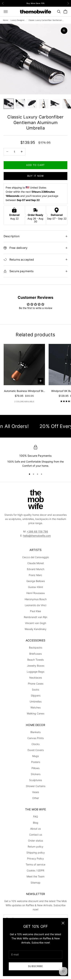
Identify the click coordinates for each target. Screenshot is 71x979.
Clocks (35, 744)
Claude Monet (35, 563)
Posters (35, 761)
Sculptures (35, 780)
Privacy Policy (35, 858)
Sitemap (35, 882)
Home (5, 20)
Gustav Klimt (35, 587)
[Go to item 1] (9, 104)
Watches (35, 707)
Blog (35, 822)
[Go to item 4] (44, 104)
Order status (35, 840)
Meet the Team (35, 876)
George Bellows (35, 581)
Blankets (35, 732)
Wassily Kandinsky (35, 629)
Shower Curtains (35, 786)
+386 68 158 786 (37, 531)
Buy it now (35, 175)
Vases (35, 792)
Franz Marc (35, 575)
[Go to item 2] (20, 104)
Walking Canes (35, 713)
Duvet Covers (35, 750)
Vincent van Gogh (35, 623)
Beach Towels (35, 659)
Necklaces (35, 677)
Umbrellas (36, 701)
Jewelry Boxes (35, 665)
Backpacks (35, 647)
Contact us (35, 834)
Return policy (35, 846)
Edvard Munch (35, 569)
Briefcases (35, 653)
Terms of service (35, 864)
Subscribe (35, 966)
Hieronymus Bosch (36, 599)
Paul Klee (35, 611)
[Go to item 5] (55, 104)
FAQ (35, 816)
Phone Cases (35, 683)
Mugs (35, 756)
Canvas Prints (35, 738)
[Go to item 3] (32, 104)
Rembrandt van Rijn (35, 617)
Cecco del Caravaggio (35, 557)
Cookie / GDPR (35, 870)
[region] (35, 456)
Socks (35, 689)
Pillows (35, 768)
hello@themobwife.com (37, 535)
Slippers (35, 695)
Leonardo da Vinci (35, 605)
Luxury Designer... (18, 20)
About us (35, 828)
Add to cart (35, 165)
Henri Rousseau (35, 593)
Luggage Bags (35, 671)
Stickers (35, 774)
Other (35, 798)
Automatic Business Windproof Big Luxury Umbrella (24, 391)
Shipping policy (35, 852)
